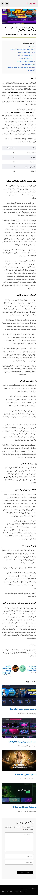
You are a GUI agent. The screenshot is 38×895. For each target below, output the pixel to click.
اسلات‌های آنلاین (12, 92)
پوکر (5, 477)
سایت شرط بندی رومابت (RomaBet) (23, 709)
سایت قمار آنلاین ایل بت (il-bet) (24, 807)
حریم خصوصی (22, 891)
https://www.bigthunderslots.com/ (23, 112)
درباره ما (15, 891)
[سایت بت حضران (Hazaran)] (19, 760)
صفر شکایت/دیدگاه (11, 34)
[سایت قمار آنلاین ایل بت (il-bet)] (19, 793)
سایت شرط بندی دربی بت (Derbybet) (22, 741)
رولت (16, 477)
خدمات (3, 891)
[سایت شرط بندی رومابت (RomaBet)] (19, 695)
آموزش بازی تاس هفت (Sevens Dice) (31, 669)
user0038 (33, 34)
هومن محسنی (32, 713)
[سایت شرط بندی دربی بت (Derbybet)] (19, 728)
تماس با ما (9, 891)
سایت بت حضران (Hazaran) (25, 774)
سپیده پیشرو (32, 746)
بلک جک (11, 477)
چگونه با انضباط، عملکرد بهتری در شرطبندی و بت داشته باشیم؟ (6, 671)
